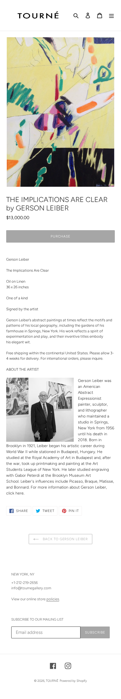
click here (15, 493)
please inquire (91, 358)
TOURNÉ (52, 681)
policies (52, 599)
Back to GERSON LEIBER (65, 539)
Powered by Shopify (73, 681)
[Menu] (111, 15)
